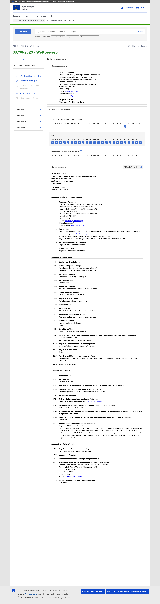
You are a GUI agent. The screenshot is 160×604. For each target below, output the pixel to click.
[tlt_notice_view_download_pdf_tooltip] (52, 142)
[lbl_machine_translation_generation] (81, 151)
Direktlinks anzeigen (28, 81)
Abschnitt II (20, 116)
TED (14, 46)
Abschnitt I (20, 110)
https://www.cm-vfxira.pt (79, 96)
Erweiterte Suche (58, 37)
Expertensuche (73, 37)
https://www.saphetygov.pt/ (85, 234)
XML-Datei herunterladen (30, 76)
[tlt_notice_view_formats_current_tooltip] (141, 167)
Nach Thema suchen (88, 37)
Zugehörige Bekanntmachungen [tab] (26, 65)
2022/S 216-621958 (94, 401)
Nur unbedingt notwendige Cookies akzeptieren (127, 591)
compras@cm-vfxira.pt (73, 91)
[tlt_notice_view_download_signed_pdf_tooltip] (125, 126)
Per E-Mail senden (27, 93)
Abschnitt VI (21, 127)
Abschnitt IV (21, 122)
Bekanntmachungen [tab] (21, 60)
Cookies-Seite (31, 594)
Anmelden (128, 8)
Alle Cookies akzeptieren (92, 591)
